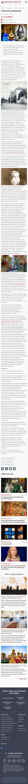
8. (1, 437)
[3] (7, 159)
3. (1, 376)
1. (1, 371)
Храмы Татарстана (5, 731)
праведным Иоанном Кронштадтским (15, 152)
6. (1, 422)
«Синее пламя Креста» (6, 544)
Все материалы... (23, 678)
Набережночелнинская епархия (7, 702)
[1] (11, 113)
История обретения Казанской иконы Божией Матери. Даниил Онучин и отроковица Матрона (13, 521)
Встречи (20, 721)
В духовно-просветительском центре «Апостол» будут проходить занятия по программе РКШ (14, 666)
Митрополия (9, 8)
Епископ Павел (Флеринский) (8, 458)
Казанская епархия (5, 717)
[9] (15, 313)
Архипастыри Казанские (19, 8)
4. (1, 383)
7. (1, 428)
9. (1, 450)
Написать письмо (22, 730)
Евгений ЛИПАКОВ (7, 17)
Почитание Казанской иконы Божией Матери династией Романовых (12, 497)
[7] (18, 253)
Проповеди (21, 719)
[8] (10, 291)
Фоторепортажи (5, 737)
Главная (2, 8)
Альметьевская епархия (20, 698)
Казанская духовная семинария (20, 702)
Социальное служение (6, 729)
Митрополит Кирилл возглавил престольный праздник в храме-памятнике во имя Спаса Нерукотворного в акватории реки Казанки (13, 631)
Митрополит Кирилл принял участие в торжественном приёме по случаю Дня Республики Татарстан (13, 597)
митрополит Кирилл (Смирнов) (18, 284)
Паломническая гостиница (7, 707)
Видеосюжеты (4, 739)
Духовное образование (7, 727)
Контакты (4, 743)
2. (1, 373)
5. (1, 401)
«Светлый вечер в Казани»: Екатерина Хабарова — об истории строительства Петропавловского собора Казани (14, 567)
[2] (6, 127)
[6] (16, 215)
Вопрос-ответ (21, 728)
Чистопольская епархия (7, 698)
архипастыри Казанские (7, 461)
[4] (21, 203)
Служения (20, 717)
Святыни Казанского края (7, 725)
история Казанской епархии (8, 464)
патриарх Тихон (18, 212)
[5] (7, 205)
